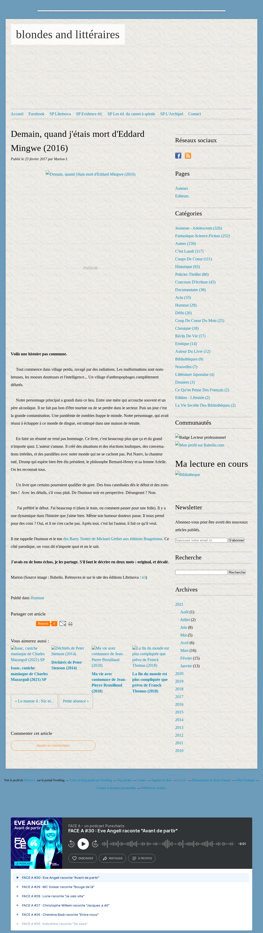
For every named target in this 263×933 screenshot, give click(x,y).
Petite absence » (76, 701)
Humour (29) (185, 305)
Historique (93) (187, 266)
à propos (145, 858)
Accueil (17, 114)
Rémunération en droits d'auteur (211, 780)
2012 (179, 735)
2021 (179, 604)
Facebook (36, 114)
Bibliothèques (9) (189, 359)
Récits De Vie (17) (190, 336)
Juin (183, 627)
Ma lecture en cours (211, 464)
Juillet (185, 619)
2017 (179, 696)
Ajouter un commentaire (53, 745)
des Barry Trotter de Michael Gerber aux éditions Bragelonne (112, 539)
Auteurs (181, 188)
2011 (179, 743)
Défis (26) (183, 313)
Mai (183, 635)
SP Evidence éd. (89, 114)
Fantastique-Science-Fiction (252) (202, 236)
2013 (179, 727)
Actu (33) (183, 297)
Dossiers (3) (185, 382)
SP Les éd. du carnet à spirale (131, 114)
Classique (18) (187, 328)
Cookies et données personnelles (116, 788)
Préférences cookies (153, 788)
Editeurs (182, 196)
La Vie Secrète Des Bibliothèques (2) (205, 405)
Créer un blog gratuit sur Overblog (91, 780)
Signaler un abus (161, 780)
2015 (179, 712)
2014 (179, 720)
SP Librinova (60, 114)
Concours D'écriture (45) (195, 282)
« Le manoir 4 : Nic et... (34, 701)
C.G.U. (182, 780)
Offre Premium (245, 780)
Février (186, 658)
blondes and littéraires (68, 34)
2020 (179, 673)
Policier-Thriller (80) (192, 274)
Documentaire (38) (190, 290)
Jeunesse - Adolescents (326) (198, 228)
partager (116, 858)
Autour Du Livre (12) (192, 351)
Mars (184, 650)
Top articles (124, 780)
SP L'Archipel (171, 114)
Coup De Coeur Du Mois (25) (199, 320)
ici (143, 577)
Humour (37, 598)
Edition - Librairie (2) (192, 397)
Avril (184, 643)
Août (184, 612)
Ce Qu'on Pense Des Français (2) (202, 390)
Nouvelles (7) (186, 367)
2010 (179, 750)
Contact (194, 114)
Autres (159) (185, 243)
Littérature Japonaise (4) (194, 374)
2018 (179, 689)
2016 (179, 704)
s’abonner (85, 858)
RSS (188, 156)
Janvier (186, 666)
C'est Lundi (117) (189, 251)
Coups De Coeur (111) (193, 259)
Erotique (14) (186, 343)
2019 (179, 681)
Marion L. (30, 780)
